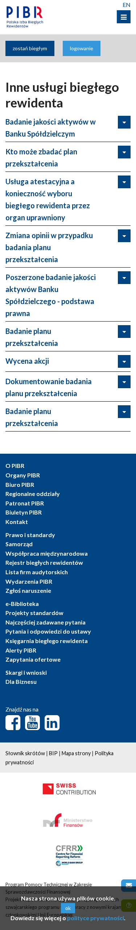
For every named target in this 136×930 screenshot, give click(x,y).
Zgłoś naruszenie (28, 590)
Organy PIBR (22, 475)
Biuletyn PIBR (23, 512)
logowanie (81, 48)
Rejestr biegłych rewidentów (44, 562)
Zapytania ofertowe (33, 659)
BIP (53, 753)
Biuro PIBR (19, 484)
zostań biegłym (30, 48)
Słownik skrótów (25, 753)
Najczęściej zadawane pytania (45, 622)
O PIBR (14, 465)
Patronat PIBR (24, 503)
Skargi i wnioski (26, 672)
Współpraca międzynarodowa (46, 553)
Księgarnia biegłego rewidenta (46, 640)
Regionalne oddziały (32, 493)
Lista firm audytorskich (36, 571)
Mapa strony (76, 753)
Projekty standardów (34, 612)
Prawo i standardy (30, 534)
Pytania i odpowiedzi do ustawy (48, 631)
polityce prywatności (95, 917)
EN (127, 4)
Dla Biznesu (21, 681)
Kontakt (16, 521)
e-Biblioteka (22, 603)
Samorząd (19, 543)
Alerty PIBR (20, 650)
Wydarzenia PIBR (28, 581)
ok (68, 908)
